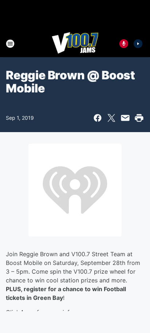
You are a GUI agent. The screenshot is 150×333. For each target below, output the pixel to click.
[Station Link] (75, 43)
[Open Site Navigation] (10, 43)
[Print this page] (139, 118)
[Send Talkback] (123, 43)
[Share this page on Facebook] (97, 118)
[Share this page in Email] (125, 118)
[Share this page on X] (111, 118)
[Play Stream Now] (138, 43)
